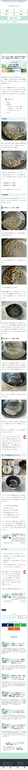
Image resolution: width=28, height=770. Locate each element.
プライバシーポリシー (8, 765)
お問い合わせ (20, 762)
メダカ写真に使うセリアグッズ (14, 110)
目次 (9, 99)
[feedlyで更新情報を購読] (20, 625)
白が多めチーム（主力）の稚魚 (15, 106)
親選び (8, 102)
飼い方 (4, 609)
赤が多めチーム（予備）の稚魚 (15, 108)
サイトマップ (20, 765)
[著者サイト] (8, 625)
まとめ (8, 112)
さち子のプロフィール (8, 762)
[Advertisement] (14, 38)
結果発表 (9, 104)
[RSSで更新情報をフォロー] (14, 628)
